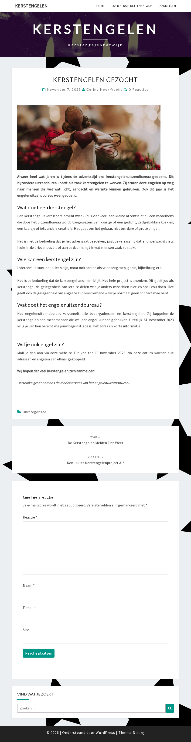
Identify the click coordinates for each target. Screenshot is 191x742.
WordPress (105, 732)
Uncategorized (34, 411)
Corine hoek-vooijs (104, 89)
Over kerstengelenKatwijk (132, 6)
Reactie (30, 517)
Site (26, 629)
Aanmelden (168, 6)
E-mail (29, 607)
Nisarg (139, 732)
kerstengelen (31, 6)
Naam (29, 585)
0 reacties (139, 89)
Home (100, 6)
